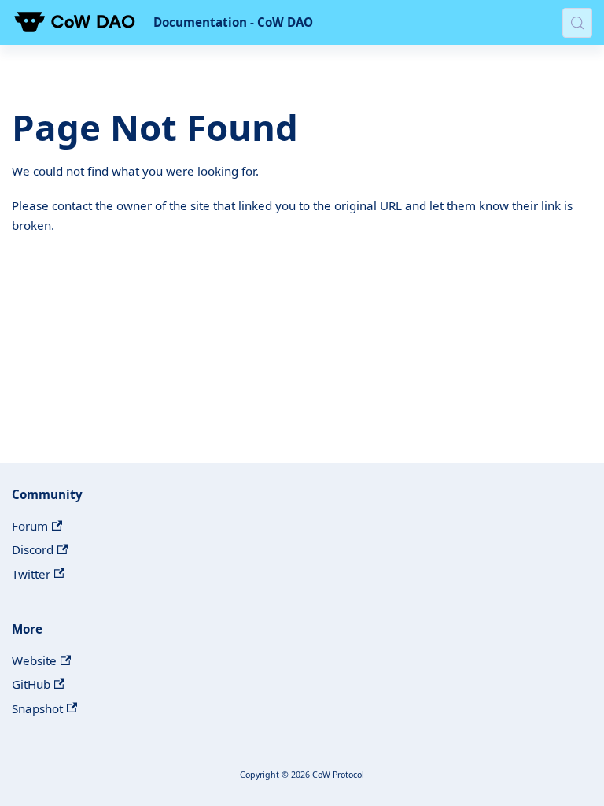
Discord (32, 549)
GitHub (31, 684)
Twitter (31, 574)
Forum (30, 526)
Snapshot (37, 708)
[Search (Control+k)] (577, 23)
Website (34, 660)
